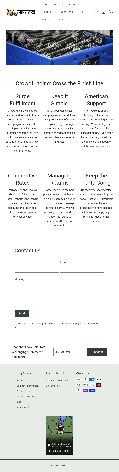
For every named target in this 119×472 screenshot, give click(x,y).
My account (22, 407)
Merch (46, 20)
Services (74, 4)
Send (21, 313)
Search (20, 380)
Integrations (65, 12)
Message (20, 279)
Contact (61, 20)
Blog (18, 401)
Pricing (46, 12)
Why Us (58, 4)
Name (18, 262)
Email (63, 262)
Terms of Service (92, 323)
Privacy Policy (72, 323)
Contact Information (27, 385)
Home (45, 4)
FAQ (81, 12)
